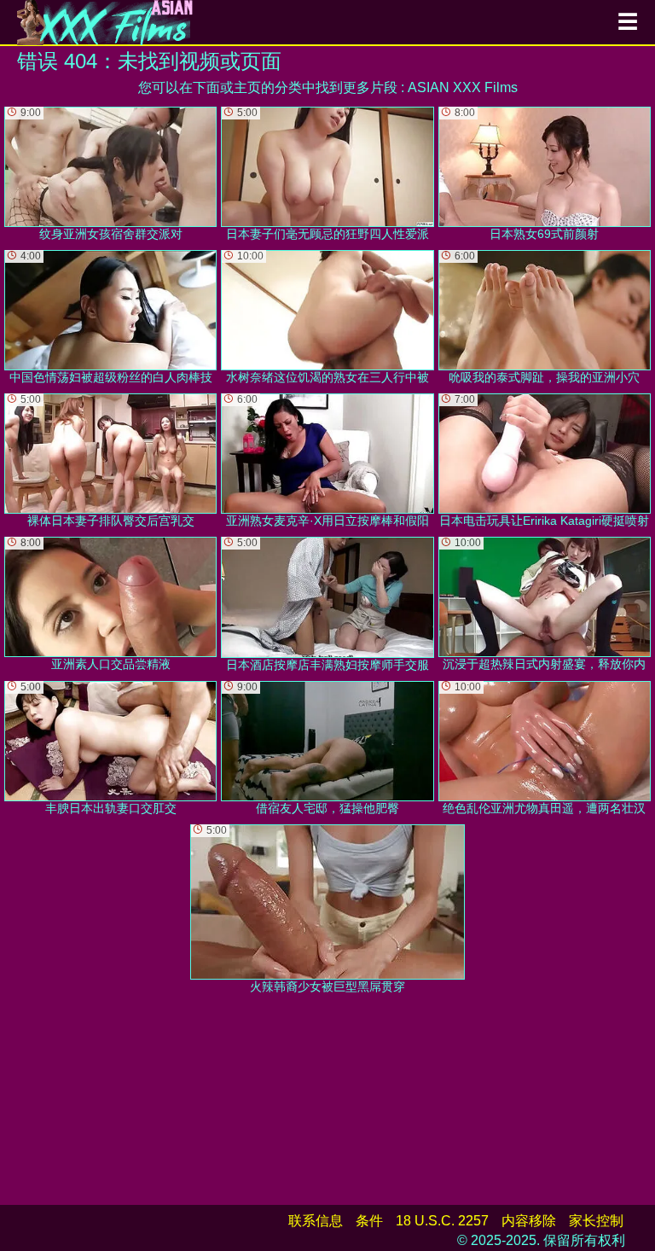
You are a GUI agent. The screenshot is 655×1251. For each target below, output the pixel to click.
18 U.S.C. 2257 (442, 1220)
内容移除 (528, 1220)
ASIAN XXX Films (463, 87)
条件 (369, 1220)
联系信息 (315, 1220)
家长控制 (596, 1220)
